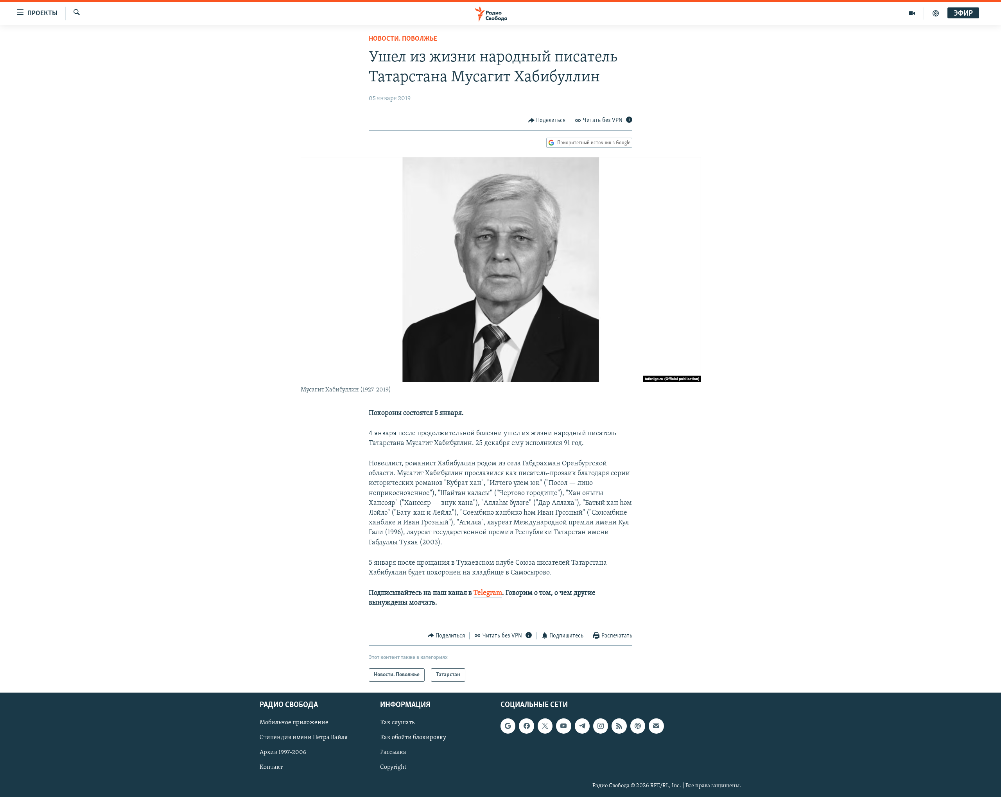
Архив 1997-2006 (283, 752)
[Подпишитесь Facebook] (526, 725)
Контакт (271, 768)
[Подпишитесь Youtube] (563, 725)
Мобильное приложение (294, 723)
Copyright (393, 768)
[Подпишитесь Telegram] (582, 725)
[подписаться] (656, 725)
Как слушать (397, 723)
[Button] (547, 120)
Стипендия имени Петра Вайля (304, 737)
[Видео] (912, 13)
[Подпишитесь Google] (507, 725)
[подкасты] (935, 13)
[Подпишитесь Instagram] (600, 725)
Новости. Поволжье (403, 39)
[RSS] (619, 725)
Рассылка (393, 752)
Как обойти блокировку (413, 737)
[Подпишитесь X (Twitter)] (545, 725)
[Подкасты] (637, 725)
